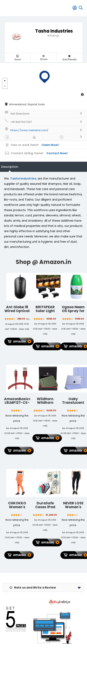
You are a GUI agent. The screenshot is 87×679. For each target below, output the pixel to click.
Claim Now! (50, 145)
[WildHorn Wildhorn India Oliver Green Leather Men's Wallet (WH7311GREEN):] (48, 379)
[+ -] (43, 81)
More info (23, 329)
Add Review (69, 59)
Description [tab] (9, 167)
